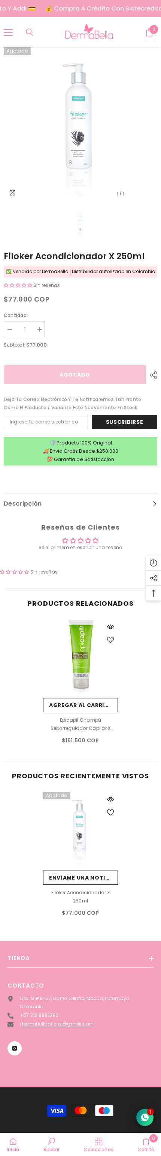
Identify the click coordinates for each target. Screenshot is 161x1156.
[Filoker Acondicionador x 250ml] (80, 829)
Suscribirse (124, 422)
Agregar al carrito (81, 705)
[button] (18, 285)
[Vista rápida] (110, 626)
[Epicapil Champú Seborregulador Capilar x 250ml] (80, 656)
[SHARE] (151, 375)
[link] (51, 1144)
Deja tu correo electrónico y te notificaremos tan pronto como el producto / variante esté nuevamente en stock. (72, 403)
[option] (80, 124)
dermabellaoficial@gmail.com (57, 1024)
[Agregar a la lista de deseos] (110, 640)
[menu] (8, 32)
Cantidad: (16, 315)
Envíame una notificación (83, 877)
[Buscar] (29, 32)
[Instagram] (14, 1048)
